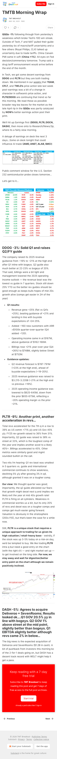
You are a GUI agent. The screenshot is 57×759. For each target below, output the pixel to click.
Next (48, 718)
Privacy (21, 739)
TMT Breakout (15, 18)
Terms (29, 739)
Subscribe (41, 4)
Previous (11, 718)
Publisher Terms (39, 736)
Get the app (42, 746)
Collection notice (41, 739)
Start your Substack (21, 746)
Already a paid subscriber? (29, 705)
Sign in (51, 4)
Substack (15, 753)
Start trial (28, 698)
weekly (37, 82)
